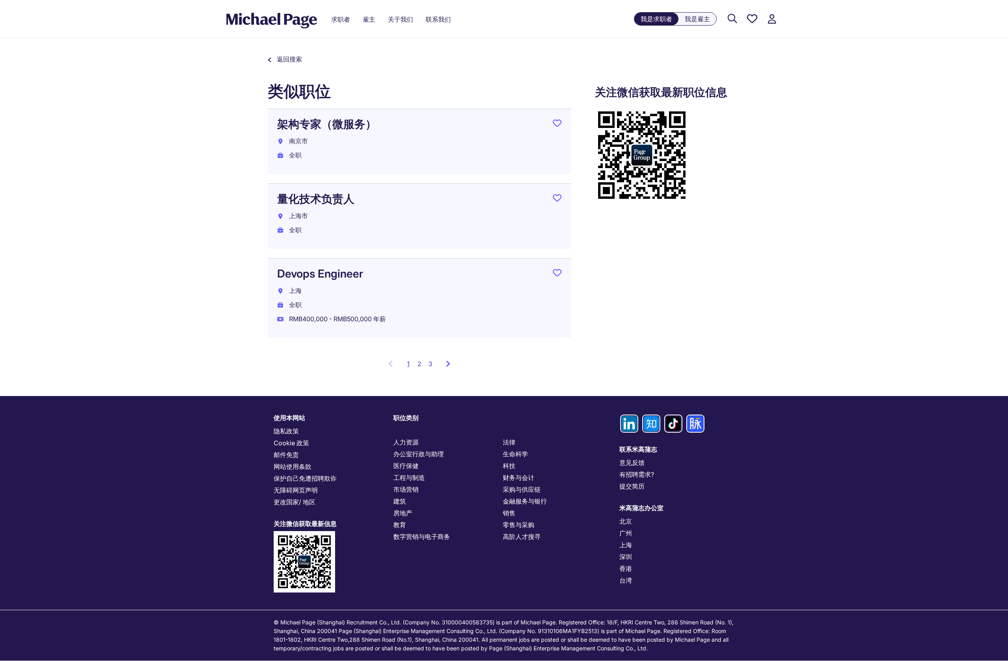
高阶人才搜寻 (522, 537)
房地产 (402, 513)
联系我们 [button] (438, 19)
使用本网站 (289, 418)
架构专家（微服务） (326, 124)
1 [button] (410, 366)
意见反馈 (632, 463)
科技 (509, 466)
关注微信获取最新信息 (305, 524)
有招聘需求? (636, 474)
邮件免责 (286, 455)
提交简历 (632, 486)
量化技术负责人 (315, 199)
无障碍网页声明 (296, 490)
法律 (509, 442)
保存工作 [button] (557, 124)
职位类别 (406, 418)
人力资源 (406, 442)
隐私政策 (286, 431)
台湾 (625, 580)
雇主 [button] (369, 19)
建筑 (399, 501)
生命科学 (515, 454)
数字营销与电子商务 (421, 537)
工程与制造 (409, 477)
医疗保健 (406, 466)
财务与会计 (518, 477)
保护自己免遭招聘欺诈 (305, 478)
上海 (625, 545)
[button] (285, 59)
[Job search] (732, 19)
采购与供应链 (522, 489)
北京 (625, 521)
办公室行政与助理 (418, 454)
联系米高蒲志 (638, 449)
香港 (625, 568)
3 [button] (430, 364)
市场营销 (406, 489)
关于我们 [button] (400, 19)
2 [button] (419, 364)
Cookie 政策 (291, 443)
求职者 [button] (340, 19)
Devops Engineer (320, 273)
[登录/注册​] (772, 19)
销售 (509, 513)
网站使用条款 (292, 466)
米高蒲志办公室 (641, 508)
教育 (399, 525)
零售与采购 (518, 525)
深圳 (625, 557)
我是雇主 (697, 19)
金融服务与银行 (525, 501)
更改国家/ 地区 (294, 502)
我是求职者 (656, 19)
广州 (625, 533)
